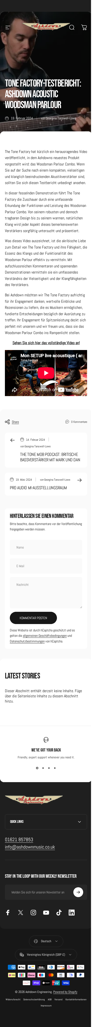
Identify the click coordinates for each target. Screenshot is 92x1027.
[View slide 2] (43, 768)
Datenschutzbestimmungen (27, 641)
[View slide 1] (37, 768)
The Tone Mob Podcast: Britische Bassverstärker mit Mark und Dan (50, 457)
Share (15, 422)
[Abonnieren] (74, 921)
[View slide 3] (49, 768)
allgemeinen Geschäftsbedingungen (45, 635)
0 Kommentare (79, 422)
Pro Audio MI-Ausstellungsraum (38, 487)
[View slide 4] (55, 768)
